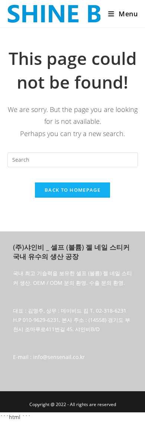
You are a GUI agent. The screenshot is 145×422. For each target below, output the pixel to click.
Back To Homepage (72, 190)
